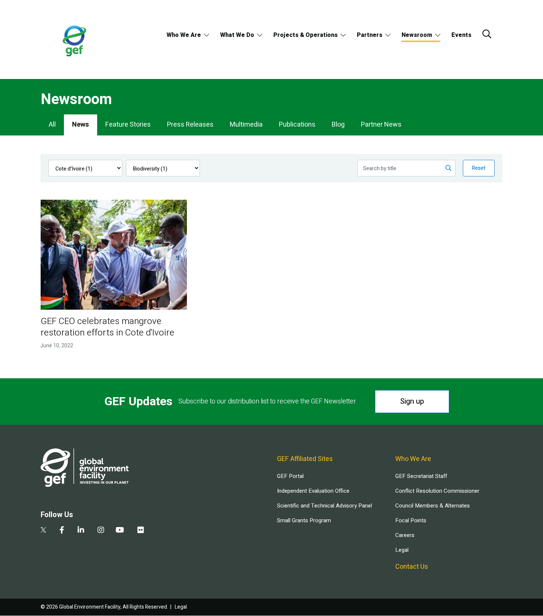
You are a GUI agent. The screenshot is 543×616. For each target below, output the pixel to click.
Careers (404, 535)
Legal (402, 550)
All (52, 125)
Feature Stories (128, 125)
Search (486, 34)
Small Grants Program (304, 520)
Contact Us (411, 567)
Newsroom (417, 35)
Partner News (381, 125)
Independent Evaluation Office (313, 491)
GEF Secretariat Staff (421, 476)
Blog (338, 125)
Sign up (412, 401)
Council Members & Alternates (432, 506)
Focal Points (410, 520)
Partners (369, 35)
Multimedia (246, 125)
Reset (478, 168)
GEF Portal (290, 476)
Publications (297, 125)
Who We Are (184, 35)
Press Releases (190, 125)
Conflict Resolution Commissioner (437, 491)
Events (461, 35)
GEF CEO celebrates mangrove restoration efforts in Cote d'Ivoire (107, 327)
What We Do (237, 35)
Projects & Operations (305, 35)
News (80, 125)
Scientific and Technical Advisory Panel (324, 506)
